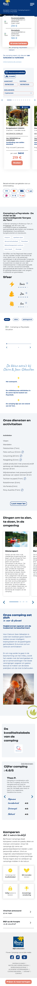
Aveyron (8, 225)
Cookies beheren (14, 971)
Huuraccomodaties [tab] (16, 72)
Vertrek (23, 81)
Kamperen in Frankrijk (10, 10)
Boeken (17, 163)
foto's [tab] (7, 319)
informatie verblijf (14, 133)
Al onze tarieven (18, 43)
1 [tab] (13, 601)
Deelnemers (9, 90)
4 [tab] (26, 601)
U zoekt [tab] (12, 76)
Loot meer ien (18, 504)
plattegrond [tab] (27, 319)
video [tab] (16, 319)
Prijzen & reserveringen (18, 982)
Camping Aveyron (23, 10)
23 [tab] (18, 347)
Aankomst (8, 81)
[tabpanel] (18, 341)
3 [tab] (23, 601)
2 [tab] (20, 601)
